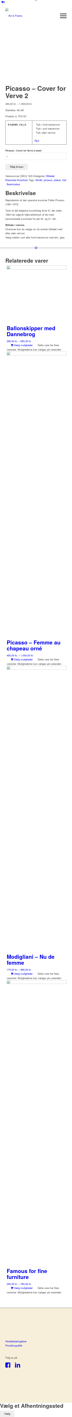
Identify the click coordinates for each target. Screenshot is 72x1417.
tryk (64, 180)
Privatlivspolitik (13, 1345)
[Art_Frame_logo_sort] (29, 15)
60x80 (39, 180)
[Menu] (61, 15)
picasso (48, 180)
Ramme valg (17, 124)
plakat (57, 180)
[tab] (37, 184)
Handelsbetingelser (15, 1341)
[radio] (50, 124)
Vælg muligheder (23, 345)
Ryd (37, 140)
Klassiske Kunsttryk (16, 180)
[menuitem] (61, 15)
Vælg (7, 1413)
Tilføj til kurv (16, 166)
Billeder (50, 176)
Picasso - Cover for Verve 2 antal (23, 150)
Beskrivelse (13, 184)
